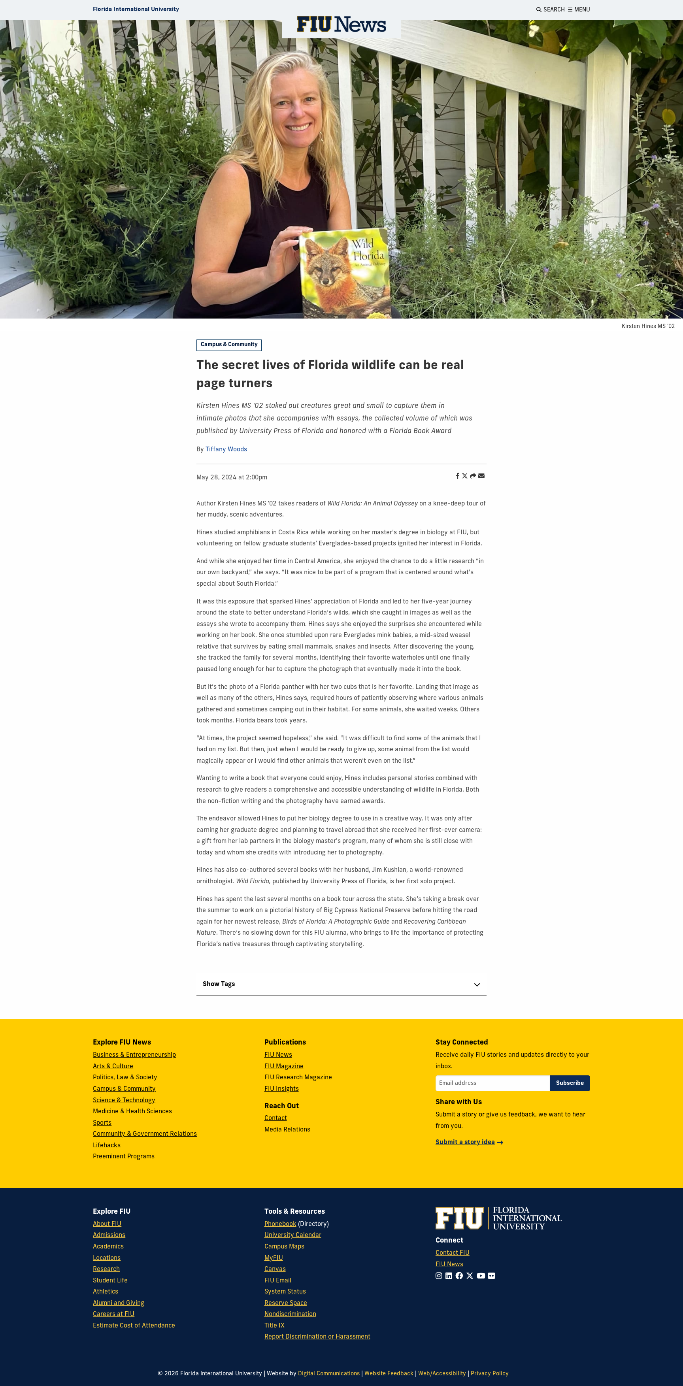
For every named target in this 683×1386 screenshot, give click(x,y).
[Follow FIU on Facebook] (460, 1276)
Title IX (274, 1326)
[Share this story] (471, 476)
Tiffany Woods (226, 450)
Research (106, 1269)
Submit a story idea (465, 1142)
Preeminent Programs (124, 1157)
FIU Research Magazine (298, 1078)
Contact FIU (453, 1253)
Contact (275, 1118)
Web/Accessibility (442, 1374)
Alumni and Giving (118, 1303)
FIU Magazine (284, 1067)
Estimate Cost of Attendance (134, 1326)
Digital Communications (329, 1374)
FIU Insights (281, 1089)
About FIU (107, 1224)
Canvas (275, 1269)
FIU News (278, 1055)
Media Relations (287, 1130)
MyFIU (273, 1258)
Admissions (109, 1235)
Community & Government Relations (145, 1134)
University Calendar (292, 1235)
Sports (102, 1123)
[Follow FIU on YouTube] (482, 1276)
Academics (108, 1247)
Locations (107, 1258)
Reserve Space (285, 1303)
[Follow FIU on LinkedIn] (450, 1276)
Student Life (110, 1281)
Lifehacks (107, 1146)
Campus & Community (229, 344)
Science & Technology (124, 1100)
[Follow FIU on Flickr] (493, 1276)
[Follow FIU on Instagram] (440, 1276)
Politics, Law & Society (125, 1078)
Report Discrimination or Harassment (317, 1337)
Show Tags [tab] (219, 984)
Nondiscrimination (290, 1314)
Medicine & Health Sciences (132, 1112)
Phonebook (280, 1224)
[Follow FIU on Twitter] (471, 1276)
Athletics (105, 1292)
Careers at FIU (113, 1314)
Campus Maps (284, 1247)
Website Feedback (388, 1374)
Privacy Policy (490, 1374)
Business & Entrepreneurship (134, 1055)
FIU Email (277, 1281)
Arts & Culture (113, 1067)
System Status (285, 1292)
